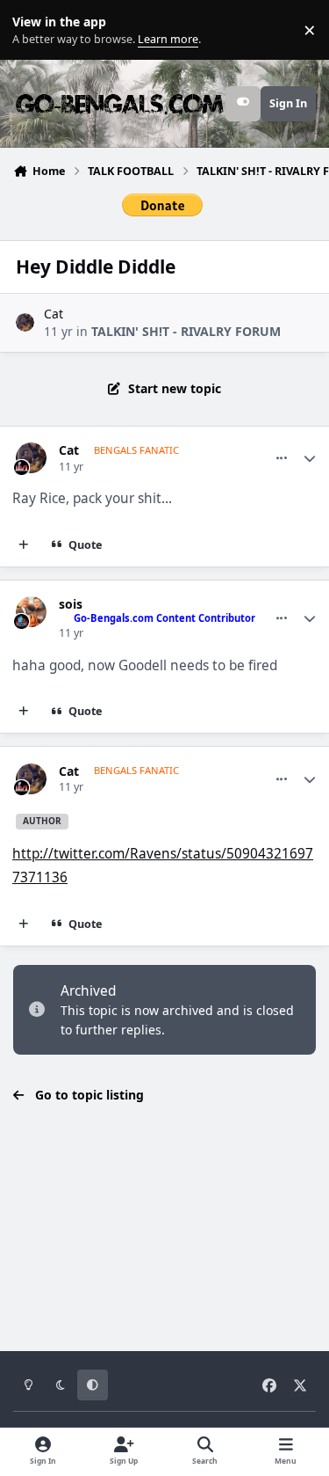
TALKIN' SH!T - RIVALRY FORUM (186, 331)
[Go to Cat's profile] (25, 322)
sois (70, 604)
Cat (53, 313)
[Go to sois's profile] (31, 611)
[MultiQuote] (23, 545)
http (25, 853)
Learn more (34, 30)
